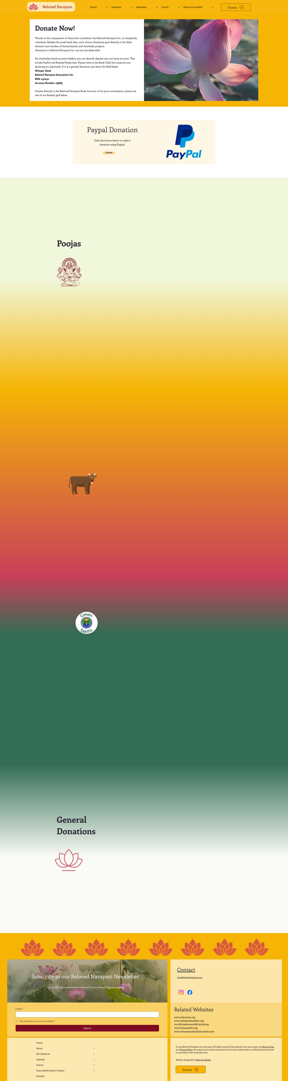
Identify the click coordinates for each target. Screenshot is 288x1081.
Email (19, 1008)
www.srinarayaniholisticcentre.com (194, 1031)
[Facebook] (189, 992)
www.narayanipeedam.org (189, 1020)
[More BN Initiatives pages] (94, 1054)
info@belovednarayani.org (189, 977)
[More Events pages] (179, 7)
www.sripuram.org (184, 1017)
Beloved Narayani (57, 6)
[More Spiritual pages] (94, 1059)
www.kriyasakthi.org (185, 1027)
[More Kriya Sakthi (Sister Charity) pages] (94, 1070)
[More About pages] (107, 7)
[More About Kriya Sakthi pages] (212, 7)
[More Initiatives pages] (131, 7)
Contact (186, 969)
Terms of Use (268, 1046)
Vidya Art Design (203, 1059)
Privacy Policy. (186, 1049)
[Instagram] (181, 992)
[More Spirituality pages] (157, 7)
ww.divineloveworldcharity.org (191, 1024)
